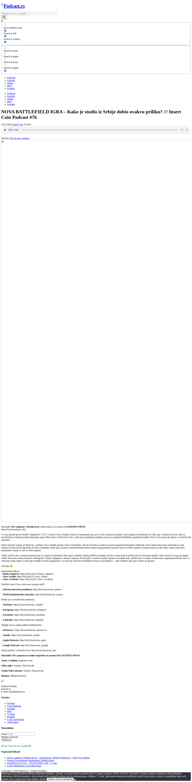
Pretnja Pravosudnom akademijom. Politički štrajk (30, 760)
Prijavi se (6, 740)
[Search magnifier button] (4, 17)
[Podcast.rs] (13, 6)
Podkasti (11, 77)
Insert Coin (18, 124)
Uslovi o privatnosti (64, 779)
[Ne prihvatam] (75, 779)
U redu (51, 779)
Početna (11, 703)
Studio (10, 83)
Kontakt (11, 88)
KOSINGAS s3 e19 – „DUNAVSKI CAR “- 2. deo (32, 763)
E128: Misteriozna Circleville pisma (24, 766)
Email (4, 734)
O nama (11, 714)
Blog (9, 85)
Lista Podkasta (14, 706)
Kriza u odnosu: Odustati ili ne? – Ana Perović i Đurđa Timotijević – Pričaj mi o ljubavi (48, 757)
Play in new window (19, 138)
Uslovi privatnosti (15, 719)
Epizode (11, 80)
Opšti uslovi (13, 722)
